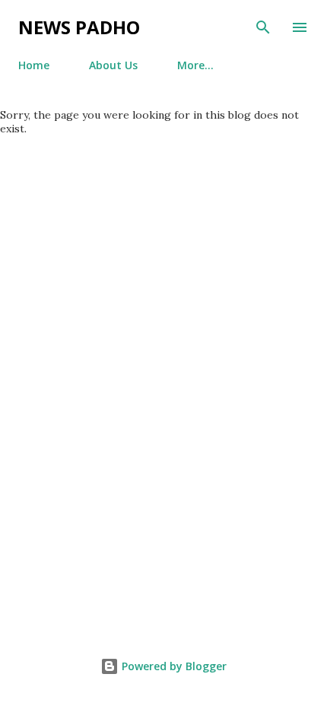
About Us (113, 65)
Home (33, 65)
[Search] (263, 27)
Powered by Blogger (173, 666)
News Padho (79, 27)
